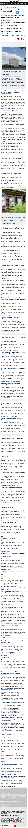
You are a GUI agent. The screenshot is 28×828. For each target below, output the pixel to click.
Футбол (2, 803)
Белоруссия (15, 804)
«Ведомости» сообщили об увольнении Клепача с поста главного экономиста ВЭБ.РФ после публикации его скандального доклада (12, 317)
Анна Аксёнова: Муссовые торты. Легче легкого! (12, 764)
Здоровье (15, 3)
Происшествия (22, 796)
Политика (3, 796)
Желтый (8, 798)
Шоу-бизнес (11, 3)
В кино (8, 796)
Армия (18, 3)
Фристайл (8, 805)
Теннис (2, 805)
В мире (2, 791)
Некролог (25, 3)
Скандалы (7, 3)
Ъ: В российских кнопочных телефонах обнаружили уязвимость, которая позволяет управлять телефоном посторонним (12, 555)
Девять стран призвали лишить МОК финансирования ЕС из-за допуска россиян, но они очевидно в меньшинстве (13, 673)
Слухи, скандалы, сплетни (9, 334)
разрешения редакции (13, 819)
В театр (2, 799)
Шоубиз (4, 400)
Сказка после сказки (7, 213)
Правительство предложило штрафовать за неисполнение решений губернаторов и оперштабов (13, 73)
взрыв (10, 7)
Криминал (14, 797)
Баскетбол (8, 803)
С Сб (18, 15)
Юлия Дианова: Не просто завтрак (8, 737)
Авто (20, 797)
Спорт (3, 637)
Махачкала (5, 7)
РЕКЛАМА (9, 815)
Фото (2, 792)
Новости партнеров (5, 793)
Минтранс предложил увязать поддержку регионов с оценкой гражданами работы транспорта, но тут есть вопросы (13, 229)
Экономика (3, 797)
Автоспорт (8, 804)
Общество (14, 796)
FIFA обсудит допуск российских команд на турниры (12, 702)
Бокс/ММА (3, 806)
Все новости (3, 789)
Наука (3, 435)
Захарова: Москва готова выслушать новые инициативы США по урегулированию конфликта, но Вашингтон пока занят (13, 246)
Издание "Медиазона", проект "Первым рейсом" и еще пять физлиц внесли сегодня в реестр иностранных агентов (12, 92)
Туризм (4, 571)
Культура (2, 798)
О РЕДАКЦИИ (4, 815)
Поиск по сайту (3, 5)
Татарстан (15, 803)
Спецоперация (2, 3)
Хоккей (2, 804)
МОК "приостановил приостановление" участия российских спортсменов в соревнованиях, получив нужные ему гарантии (12, 719)
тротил (15, 7)
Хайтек (4, 502)
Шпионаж (21, 3)
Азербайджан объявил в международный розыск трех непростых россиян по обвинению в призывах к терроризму (13, 299)
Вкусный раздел (6, 734)
